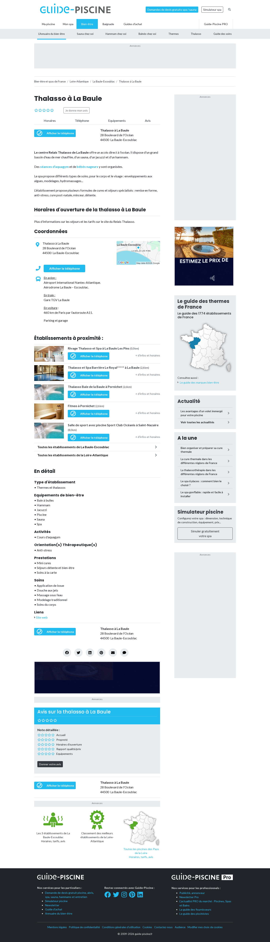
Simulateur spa (212, 9)
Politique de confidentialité (84, 927)
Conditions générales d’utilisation (121, 927)
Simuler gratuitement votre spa (205, 533)
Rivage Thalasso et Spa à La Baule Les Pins (103, 348)
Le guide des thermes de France (203, 304)
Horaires (50, 120)
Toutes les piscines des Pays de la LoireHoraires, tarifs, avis (141, 852)
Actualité (188, 401)
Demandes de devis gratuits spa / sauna (171, 9)
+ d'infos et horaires (147, 355)
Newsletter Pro (189, 897)
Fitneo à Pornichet (86, 406)
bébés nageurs (87, 166)
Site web (41, 617)
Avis (148, 120)
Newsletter (52, 905)
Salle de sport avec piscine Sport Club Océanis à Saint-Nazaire (113, 427)
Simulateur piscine (200, 512)
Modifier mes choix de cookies (205, 927)
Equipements (117, 120)
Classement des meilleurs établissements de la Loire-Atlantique (97, 837)
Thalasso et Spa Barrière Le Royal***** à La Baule (108, 367)
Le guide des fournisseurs (195, 909)
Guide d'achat (53, 909)
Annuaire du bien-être (58, 913)
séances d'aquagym (54, 166)
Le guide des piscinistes (194, 913)
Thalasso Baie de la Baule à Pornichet (100, 386)
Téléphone (82, 120)
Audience (180, 927)
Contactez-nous (163, 927)
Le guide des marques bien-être (199, 382)
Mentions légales (57, 927)
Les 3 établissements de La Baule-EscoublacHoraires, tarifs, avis (53, 837)
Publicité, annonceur (192, 893)
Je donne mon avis (76, 110)
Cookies (147, 927)
